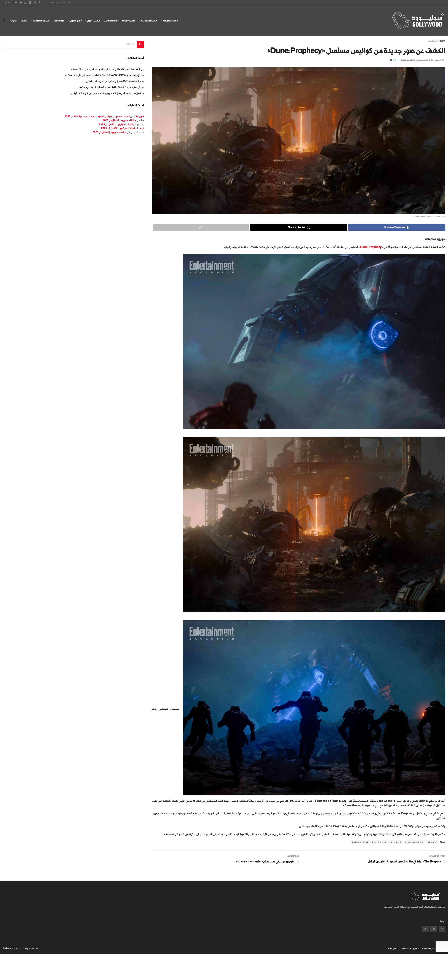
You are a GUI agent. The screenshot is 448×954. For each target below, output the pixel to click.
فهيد (141, 128)
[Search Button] (4, 20)
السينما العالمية (110, 20)
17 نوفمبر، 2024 (436, 60)
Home (442, 41)
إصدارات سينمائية (41, 20)
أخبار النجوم (76, 20)
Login (5, 2)
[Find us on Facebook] (442, 929)
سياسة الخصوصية (413, 2)
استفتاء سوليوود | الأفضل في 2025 (119, 120)
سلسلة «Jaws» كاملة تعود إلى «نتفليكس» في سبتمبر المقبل (115, 81)
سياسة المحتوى (427, 948)
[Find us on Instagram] (425, 929)
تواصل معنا (393, 948)
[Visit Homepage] (414, 20)
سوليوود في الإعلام (429, 2)
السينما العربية (128, 20)
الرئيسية (442, 2)
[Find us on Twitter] (433, 929)
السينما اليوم (93, 20)
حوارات (13, 20)
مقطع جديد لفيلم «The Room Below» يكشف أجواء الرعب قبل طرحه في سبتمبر (104, 75)
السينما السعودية (149, 20)
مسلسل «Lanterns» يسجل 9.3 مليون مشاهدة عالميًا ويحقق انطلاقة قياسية (107, 93)
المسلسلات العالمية (360, 842)
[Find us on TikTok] (25, 2)
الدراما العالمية (395, 842)
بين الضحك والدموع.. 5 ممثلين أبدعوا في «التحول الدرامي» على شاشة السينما (107, 69)
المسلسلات (59, 20)
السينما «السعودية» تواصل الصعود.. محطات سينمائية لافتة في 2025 (97, 116)
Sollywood (8, 948)
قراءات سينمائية (170, 20)
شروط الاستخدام (409, 948)
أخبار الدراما (432, 842)
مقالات (24, 20)
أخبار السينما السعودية (414, 842)
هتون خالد (139, 116)
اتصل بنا (400, 2)
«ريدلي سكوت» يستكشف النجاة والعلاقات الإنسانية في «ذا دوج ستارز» (111, 87)
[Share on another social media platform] (201, 227)
